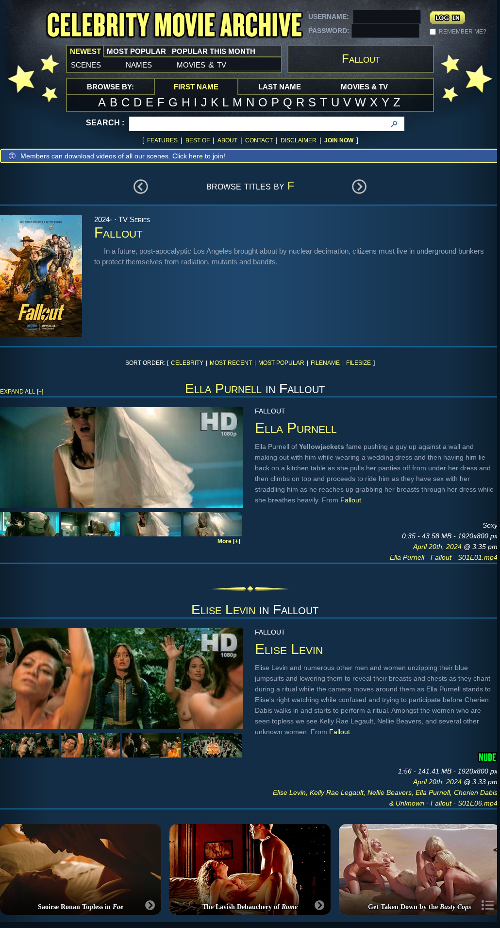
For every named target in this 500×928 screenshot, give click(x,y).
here (196, 156)
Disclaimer (299, 140)
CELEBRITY (187, 363)
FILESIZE (358, 363)
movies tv (201, 64)
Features (162, 140)
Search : (105, 123)
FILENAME (325, 363)
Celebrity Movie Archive (174, 25)
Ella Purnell (223, 388)
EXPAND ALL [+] (21, 391)
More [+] (228, 541)
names (139, 64)
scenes (86, 64)
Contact (259, 140)
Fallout (350, 500)
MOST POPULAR (281, 363)
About (227, 140)
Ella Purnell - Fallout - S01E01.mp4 (444, 557)
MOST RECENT (231, 363)
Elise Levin (223, 609)
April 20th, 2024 (438, 546)
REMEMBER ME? (462, 31)
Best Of (197, 140)
